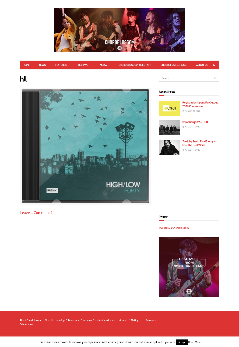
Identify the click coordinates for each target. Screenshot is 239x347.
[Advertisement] (189, 183)
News (42, 65)
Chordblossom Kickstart (134, 65)
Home (26, 65)
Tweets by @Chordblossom (174, 227)
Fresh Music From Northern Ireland (98, 320)
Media (103, 65)
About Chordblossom (30, 320)
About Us (202, 65)
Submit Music (26, 324)
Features (61, 65)
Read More (194, 342)
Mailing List (136, 320)
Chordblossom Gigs (174, 65)
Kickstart (123, 320)
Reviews (83, 65)
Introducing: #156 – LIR (195, 122)
